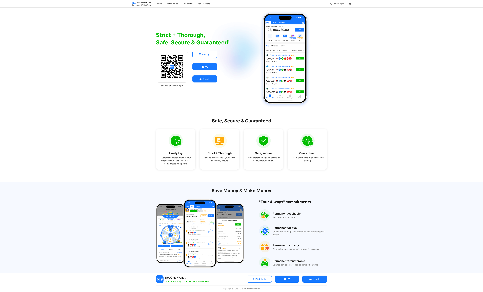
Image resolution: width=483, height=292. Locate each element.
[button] (350, 4)
